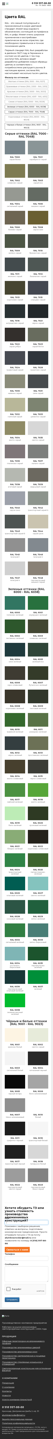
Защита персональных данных (17, 1419)
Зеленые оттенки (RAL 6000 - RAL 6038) (26, 107)
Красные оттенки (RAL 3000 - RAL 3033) (26, 91)
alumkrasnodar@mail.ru (13, 1415)
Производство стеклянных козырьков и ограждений (22, 1363)
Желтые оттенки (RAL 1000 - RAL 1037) (26, 81)
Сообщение (11, 1264)
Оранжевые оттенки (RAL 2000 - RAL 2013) (26, 86)
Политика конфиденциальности (18, 1423)
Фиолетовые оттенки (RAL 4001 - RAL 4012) (26, 96)
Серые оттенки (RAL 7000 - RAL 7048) (26, 112)
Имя (7, 1218)
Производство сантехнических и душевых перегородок (23, 1357)
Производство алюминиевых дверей (21, 1347)
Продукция (8, 1383)
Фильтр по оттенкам (16, 77)
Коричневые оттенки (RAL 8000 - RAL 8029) (26, 118)
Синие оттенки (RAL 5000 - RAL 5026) (26, 101)
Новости (6, 1395)
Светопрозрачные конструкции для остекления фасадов (26, 1369)
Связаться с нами (17, 1249)
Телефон (10, 1254)
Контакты (7, 1391)
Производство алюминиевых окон (19, 1352)
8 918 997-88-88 (41, 3)
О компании (8, 1387)
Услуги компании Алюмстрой (17, 1400)
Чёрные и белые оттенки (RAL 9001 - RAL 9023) (26, 126)
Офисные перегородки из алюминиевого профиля (23, 1342)
